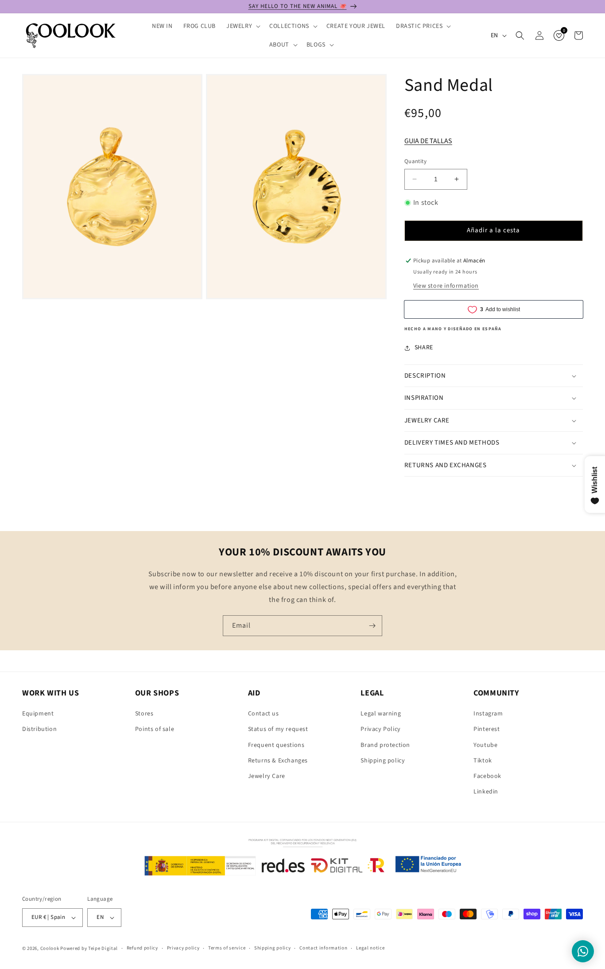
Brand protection (385, 745)
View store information (446, 285)
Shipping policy (383, 760)
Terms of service (226, 948)
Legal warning (381, 713)
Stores (144, 713)
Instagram (488, 713)
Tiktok (482, 760)
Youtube (485, 745)
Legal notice (370, 948)
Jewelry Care (266, 776)
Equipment (38, 713)
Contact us (263, 713)
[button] (242, 26)
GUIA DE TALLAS (428, 141)
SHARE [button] (424, 347)
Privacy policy (183, 948)
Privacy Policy (380, 729)
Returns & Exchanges (278, 760)
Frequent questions (276, 745)
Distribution (39, 729)
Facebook (487, 776)
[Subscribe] (372, 625)
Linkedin (485, 791)
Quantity (415, 161)
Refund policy (142, 948)
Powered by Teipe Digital (89, 948)
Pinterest (486, 729)
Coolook (49, 948)
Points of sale (154, 729)
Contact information (323, 948)
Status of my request (278, 729)
